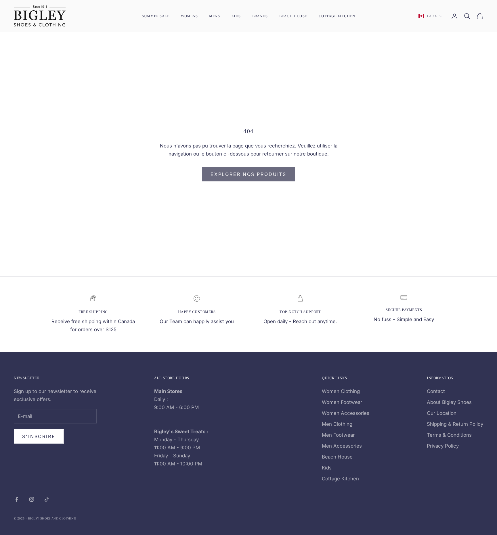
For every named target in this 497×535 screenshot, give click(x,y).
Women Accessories (345, 413)
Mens (214, 16)
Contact (436, 391)
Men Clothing (337, 424)
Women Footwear (342, 402)
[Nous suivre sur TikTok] (46, 499)
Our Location (441, 413)
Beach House (293, 16)
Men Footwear (338, 435)
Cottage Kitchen (337, 16)
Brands (260, 16)
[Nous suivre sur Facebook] (17, 499)
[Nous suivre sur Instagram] (32, 499)
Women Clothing (341, 391)
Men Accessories (342, 446)
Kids (236, 16)
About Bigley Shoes (449, 402)
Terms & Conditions (449, 435)
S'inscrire (39, 436)
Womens (189, 16)
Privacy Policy (443, 446)
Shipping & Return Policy (455, 424)
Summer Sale (155, 16)
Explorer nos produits (248, 174)
